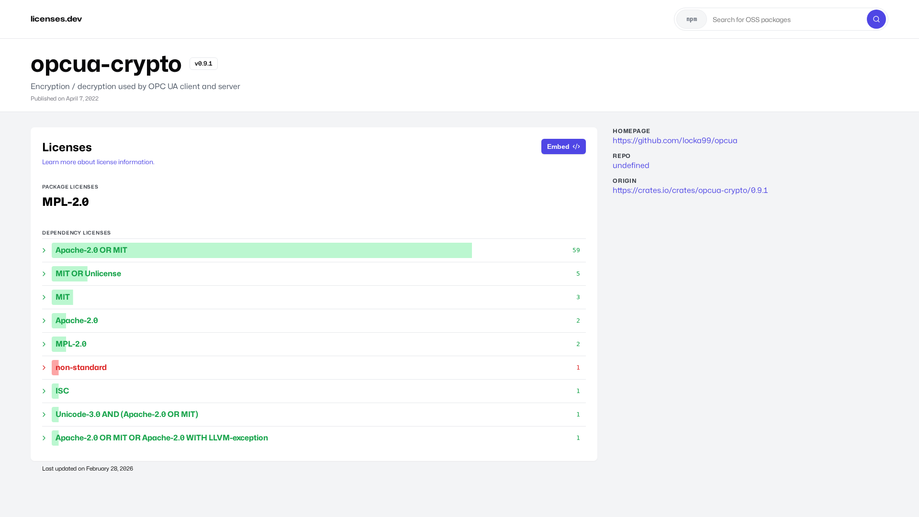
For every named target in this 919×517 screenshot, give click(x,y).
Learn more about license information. (98, 162)
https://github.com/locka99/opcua (675, 140)
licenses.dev (56, 18)
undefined (631, 165)
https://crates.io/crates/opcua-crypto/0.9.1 (690, 190)
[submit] (876, 19)
